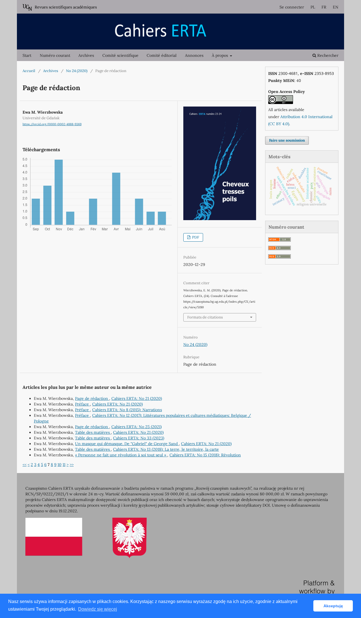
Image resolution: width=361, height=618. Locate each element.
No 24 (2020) (76, 70)
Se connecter (291, 7)
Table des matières (93, 432)
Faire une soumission (287, 140)
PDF (195, 237)
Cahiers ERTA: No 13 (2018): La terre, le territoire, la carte (166, 449)
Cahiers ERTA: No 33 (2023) (138, 438)
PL (313, 7)
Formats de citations (205, 317)
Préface (82, 404)
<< (25, 464)
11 (64, 464)
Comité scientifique (120, 55)
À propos (220, 55)
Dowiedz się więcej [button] (97, 609)
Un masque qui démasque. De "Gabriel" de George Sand (127, 443)
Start (27, 55)
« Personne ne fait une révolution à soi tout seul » (121, 454)
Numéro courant (55, 55)
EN (335, 7)
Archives (86, 55)
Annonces (194, 55)
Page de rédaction (92, 398)
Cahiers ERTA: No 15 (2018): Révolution (205, 454)
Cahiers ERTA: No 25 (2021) (136, 426)
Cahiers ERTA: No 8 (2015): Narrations (127, 409)
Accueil (29, 70)
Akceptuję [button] (333, 606)
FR (324, 7)
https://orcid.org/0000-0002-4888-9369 (52, 124)
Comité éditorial (162, 55)
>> (72, 464)
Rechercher (327, 55)
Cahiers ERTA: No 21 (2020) (136, 398)
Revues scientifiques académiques (66, 7)
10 (59, 464)
